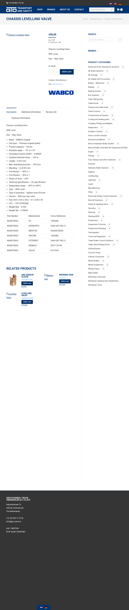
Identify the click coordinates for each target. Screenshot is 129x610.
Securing (91, 208)
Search (120, 39)
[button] (123, 66)
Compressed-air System (98, 115)
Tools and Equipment (97, 236)
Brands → (93, 51)
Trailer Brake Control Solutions (100, 240)
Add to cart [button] (27, 283)
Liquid (90, 184)
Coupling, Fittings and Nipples (100, 123)
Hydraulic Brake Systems (98, 168)
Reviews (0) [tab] (51, 112)
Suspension (93, 220)
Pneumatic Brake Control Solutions (102, 196)
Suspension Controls (97, 224)
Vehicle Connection (96, 257)
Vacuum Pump (94, 252)
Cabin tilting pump (95, 99)
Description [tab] (11, 112)
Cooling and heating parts (98, 119)
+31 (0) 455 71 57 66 (16, 3)
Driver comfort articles (97, 135)
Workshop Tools (95, 285)
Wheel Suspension (95, 265)
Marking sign (66, 275)
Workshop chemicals (97, 277)
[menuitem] (40, 9)
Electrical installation (96, 139)
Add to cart (66, 72)
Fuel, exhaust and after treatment (102, 160)
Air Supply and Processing (99, 79)
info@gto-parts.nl (13, 521)
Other (90, 192)
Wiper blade (93, 273)
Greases (91, 164)
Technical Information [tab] (20, 118)
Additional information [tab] (31, 112)
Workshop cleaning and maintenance (103, 281)
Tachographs (93, 232)
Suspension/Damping (97, 228)
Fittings (91, 156)
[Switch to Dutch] (110, 3)
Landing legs (93, 176)
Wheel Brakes (93, 261)
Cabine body (93, 103)
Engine (91, 152)
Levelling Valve (26, 294)
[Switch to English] (115, 3)
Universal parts (94, 248)
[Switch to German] (120, 3)
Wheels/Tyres (94, 269)
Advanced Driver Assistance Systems (103, 67)
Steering (91, 212)
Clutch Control (94, 111)
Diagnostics (93, 127)
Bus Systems (93, 95)
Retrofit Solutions (95, 200)
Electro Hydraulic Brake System (101, 143)
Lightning (92, 180)
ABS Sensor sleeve (27, 276)
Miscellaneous (61, 80)
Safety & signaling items (98, 204)
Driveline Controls (95, 131)
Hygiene (91, 172)
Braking (91, 87)
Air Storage (93, 75)
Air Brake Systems (95, 71)
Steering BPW (93, 216)
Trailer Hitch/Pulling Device (99, 244)
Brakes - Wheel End (96, 83)
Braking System (94, 91)
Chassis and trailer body (98, 107)
